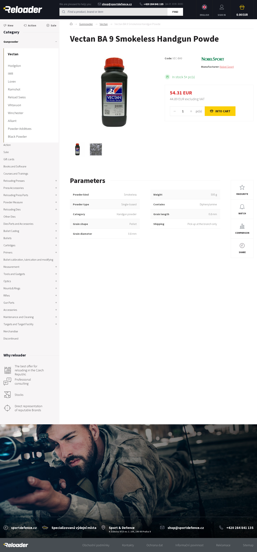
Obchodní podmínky (95, 545)
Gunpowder (86, 24)
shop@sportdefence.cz (117, 4)
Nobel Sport (227, 66)
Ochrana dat (155, 545)
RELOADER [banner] (22, 9)
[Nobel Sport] (227, 59)
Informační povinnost (189, 545)
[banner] (15, 545)
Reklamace (223, 545)
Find (175, 11)
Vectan (104, 24)
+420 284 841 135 (153, 4)
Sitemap (248, 545)
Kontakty (128, 545)
